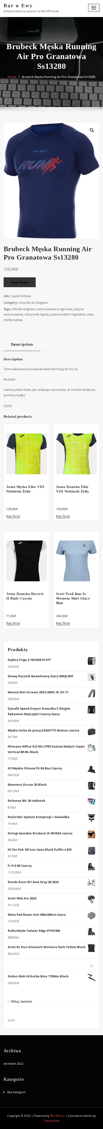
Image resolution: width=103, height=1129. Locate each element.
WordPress (57, 1116)
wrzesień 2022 (13, 1063)
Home (12, 77)
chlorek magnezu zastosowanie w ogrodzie (41, 309)
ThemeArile (51, 1121)
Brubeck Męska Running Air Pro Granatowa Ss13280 (58, 77)
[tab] (22, 346)
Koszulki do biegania (33, 302)
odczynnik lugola (36, 314)
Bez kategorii (16, 1092)
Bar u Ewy (18, 5)
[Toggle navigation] (94, 8)
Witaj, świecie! (21, 1001)
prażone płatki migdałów (67, 314)
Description (22, 344)
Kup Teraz (19, 282)
